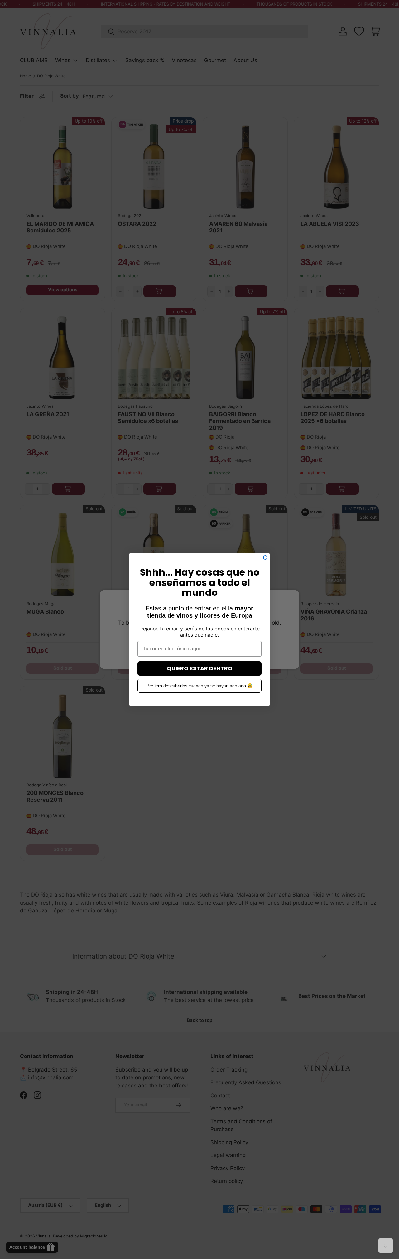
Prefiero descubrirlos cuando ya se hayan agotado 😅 (199, 685)
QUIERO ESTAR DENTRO (200, 668)
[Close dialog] (265, 557)
